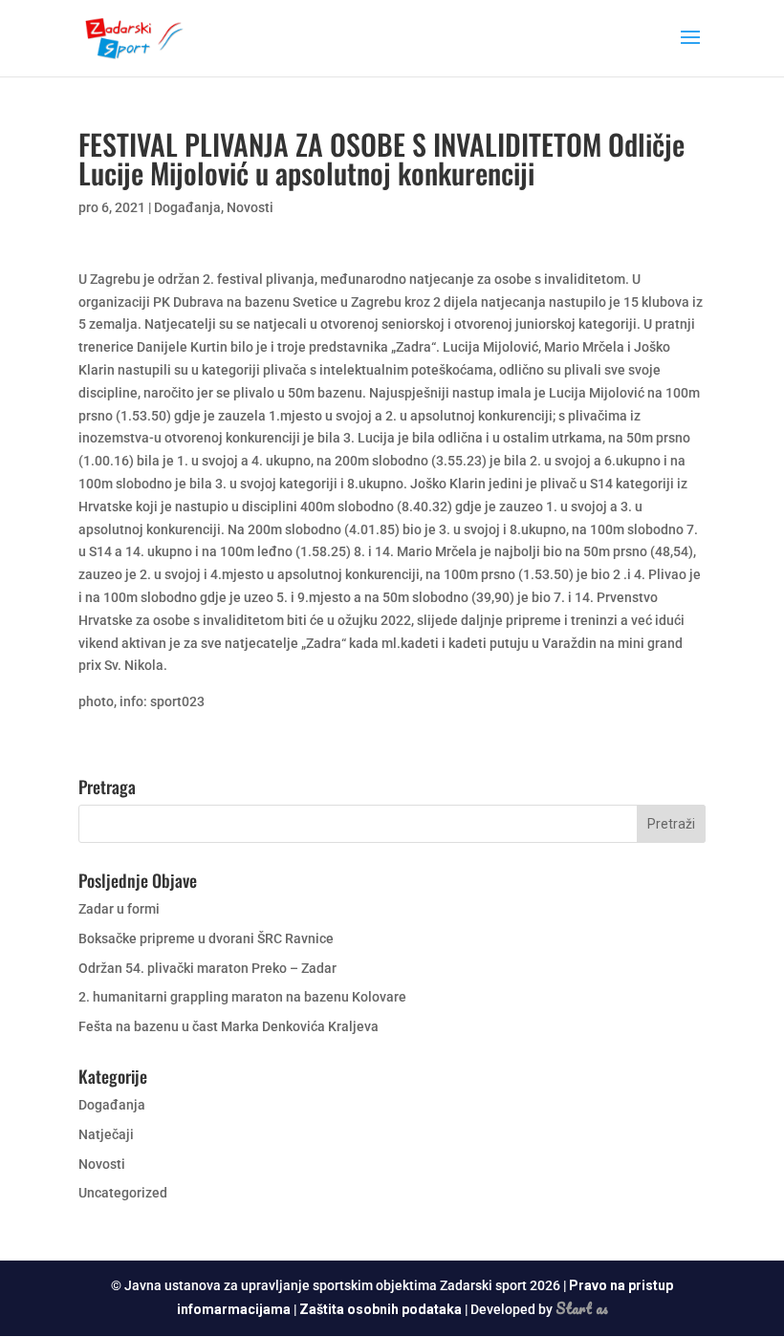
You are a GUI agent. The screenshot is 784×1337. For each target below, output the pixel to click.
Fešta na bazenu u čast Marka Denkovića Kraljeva (228, 1026)
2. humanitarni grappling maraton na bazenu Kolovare (242, 996)
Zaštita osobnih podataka (380, 1309)
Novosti (250, 207)
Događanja (187, 207)
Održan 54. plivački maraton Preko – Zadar (207, 968)
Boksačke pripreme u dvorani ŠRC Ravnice (206, 938)
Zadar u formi (119, 908)
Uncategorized (122, 1192)
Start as (581, 1308)
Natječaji (106, 1134)
